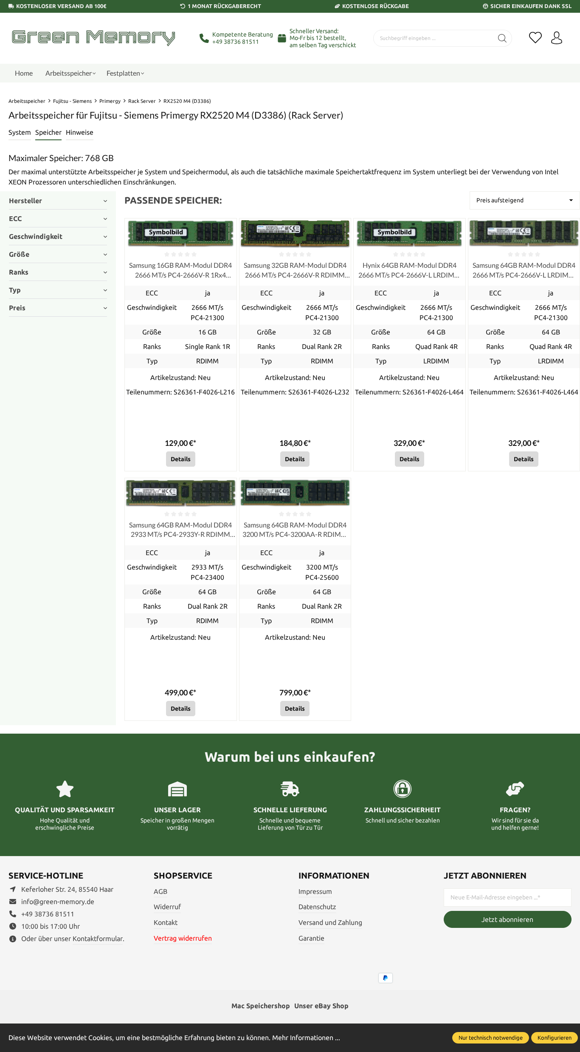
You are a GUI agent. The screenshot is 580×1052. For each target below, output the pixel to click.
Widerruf (167, 906)
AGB (160, 891)
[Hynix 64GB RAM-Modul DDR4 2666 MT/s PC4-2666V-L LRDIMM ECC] (409, 233)
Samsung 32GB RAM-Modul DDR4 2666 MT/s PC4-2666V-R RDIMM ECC (295, 270)
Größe (19, 254)
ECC (15, 218)
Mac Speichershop (260, 1005)
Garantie (311, 938)
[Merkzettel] (535, 38)
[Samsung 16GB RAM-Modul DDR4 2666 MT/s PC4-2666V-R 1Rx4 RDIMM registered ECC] (180, 233)
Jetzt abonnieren (507, 919)
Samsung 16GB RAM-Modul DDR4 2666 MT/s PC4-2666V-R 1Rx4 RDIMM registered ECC (180, 270)
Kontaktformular (98, 938)
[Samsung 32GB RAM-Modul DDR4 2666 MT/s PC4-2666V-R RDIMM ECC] (295, 233)
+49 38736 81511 (235, 41)
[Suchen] (502, 38)
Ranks (18, 272)
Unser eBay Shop (321, 1005)
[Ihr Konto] (556, 38)
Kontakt (165, 922)
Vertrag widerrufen (183, 938)
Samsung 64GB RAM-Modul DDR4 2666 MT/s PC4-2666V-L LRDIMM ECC (524, 270)
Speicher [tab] (48, 132)
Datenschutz (317, 906)
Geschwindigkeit (35, 236)
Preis (17, 308)
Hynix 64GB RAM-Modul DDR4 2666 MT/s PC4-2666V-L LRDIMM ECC (409, 270)
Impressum (315, 891)
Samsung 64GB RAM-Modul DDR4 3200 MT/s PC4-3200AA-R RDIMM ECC (294, 530)
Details (181, 459)
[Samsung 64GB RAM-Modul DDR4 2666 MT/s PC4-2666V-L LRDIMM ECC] (524, 233)
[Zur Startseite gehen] (93, 38)
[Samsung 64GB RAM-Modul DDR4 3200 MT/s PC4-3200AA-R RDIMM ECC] (295, 493)
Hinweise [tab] (79, 132)
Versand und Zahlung (330, 922)
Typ (15, 290)
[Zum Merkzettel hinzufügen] (228, 227)
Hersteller (25, 200)
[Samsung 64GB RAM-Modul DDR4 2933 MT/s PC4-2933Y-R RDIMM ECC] (180, 493)
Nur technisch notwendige (491, 1038)
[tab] (19, 132)
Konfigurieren (555, 1038)
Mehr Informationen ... (306, 1037)
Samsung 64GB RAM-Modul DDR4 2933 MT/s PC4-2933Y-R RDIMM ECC (180, 530)
